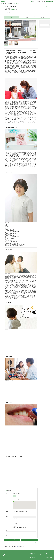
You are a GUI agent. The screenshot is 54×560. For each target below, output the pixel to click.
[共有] (46, 6)
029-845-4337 (15, 530)
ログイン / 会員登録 (49, 1)
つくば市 (9, 3)
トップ (11, 17)
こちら (17, 546)
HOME (2, 3)
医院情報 (42, 17)
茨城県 (5, 3)
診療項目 (27, 17)
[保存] (48, 6)
